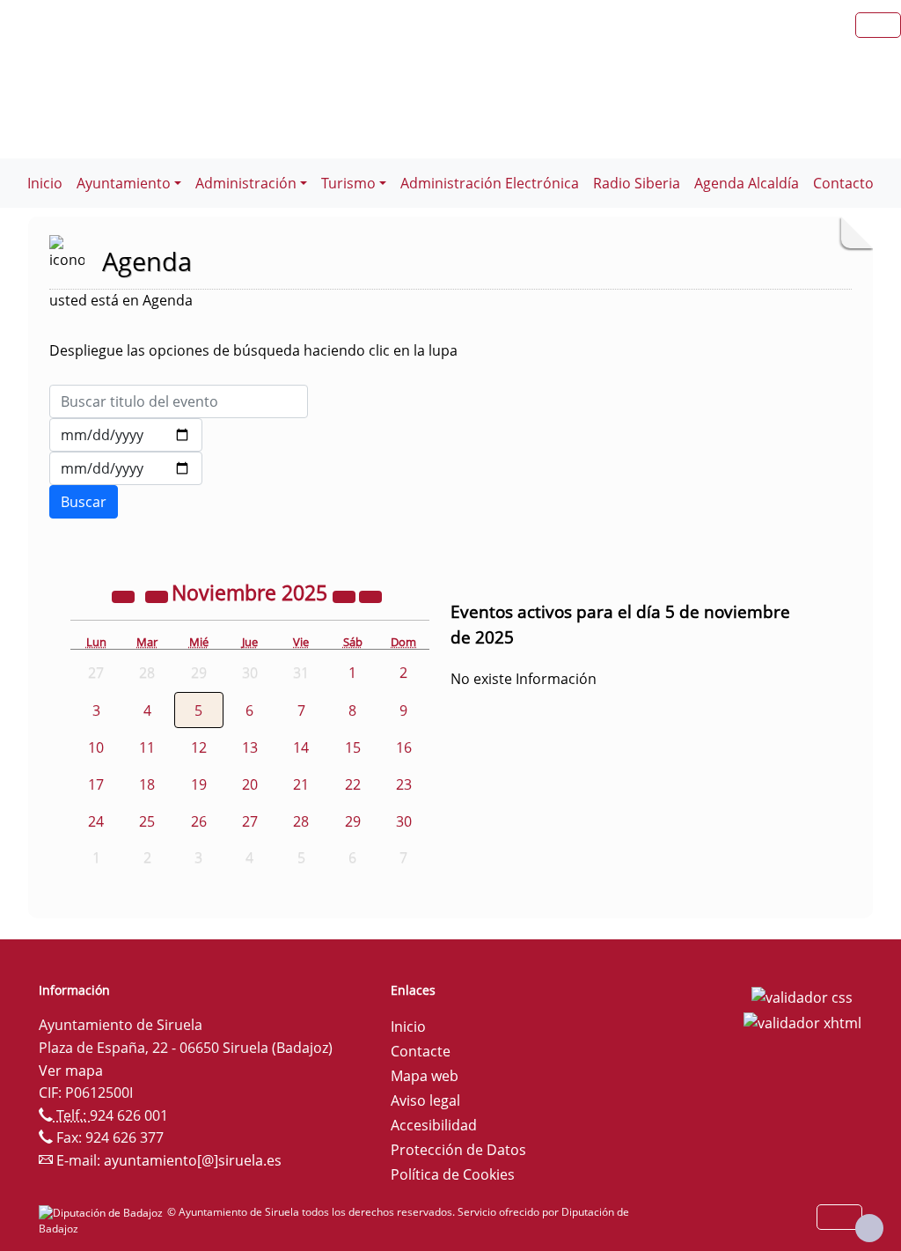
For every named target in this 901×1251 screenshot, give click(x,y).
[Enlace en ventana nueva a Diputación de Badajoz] (103, 1211)
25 (147, 821)
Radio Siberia (636, 183)
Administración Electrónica (489, 183)
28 (301, 821)
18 (147, 784)
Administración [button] (246, 183)
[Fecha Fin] (125, 468)
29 (353, 821)
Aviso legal (425, 1100)
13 (250, 747)
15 (353, 747)
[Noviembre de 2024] (125, 595)
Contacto (843, 183)
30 (404, 821)
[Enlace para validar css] (802, 995)
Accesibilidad (434, 1125)
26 (199, 821)
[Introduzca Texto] (178, 401)
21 (301, 784)
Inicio (44, 183)
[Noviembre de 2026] (346, 595)
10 (96, 747)
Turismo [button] (348, 183)
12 (199, 747)
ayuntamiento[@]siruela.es (193, 1160)
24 (96, 821)
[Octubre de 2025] (158, 595)
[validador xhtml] (802, 1022)
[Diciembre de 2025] (370, 595)
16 (404, 747)
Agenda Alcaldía (746, 183)
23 (404, 784)
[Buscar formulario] (83, 502)
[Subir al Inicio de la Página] (869, 1228)
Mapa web (424, 1075)
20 (250, 784)
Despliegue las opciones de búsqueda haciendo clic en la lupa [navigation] (253, 350)
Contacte (420, 1051)
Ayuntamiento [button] (124, 183)
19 (199, 784)
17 (96, 784)
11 (147, 747)
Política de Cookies (453, 1174)
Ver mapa (71, 1070)
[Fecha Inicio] (125, 435)
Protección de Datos (458, 1149)
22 (353, 784)
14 (301, 747)
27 (250, 821)
